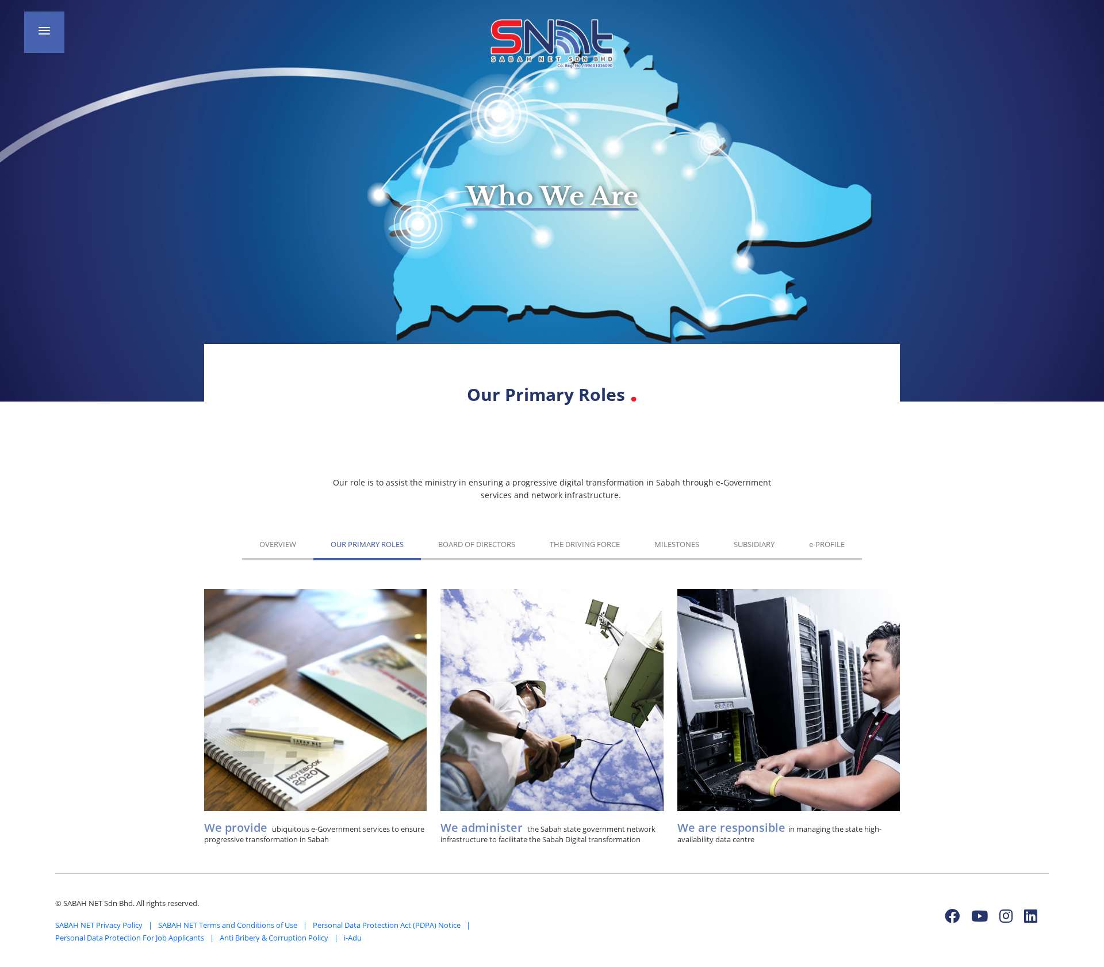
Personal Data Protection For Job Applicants (129, 937)
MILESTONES (676, 544)
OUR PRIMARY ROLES (367, 544)
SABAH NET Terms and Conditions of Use (227, 925)
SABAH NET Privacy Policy (99, 925)
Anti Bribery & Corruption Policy (274, 937)
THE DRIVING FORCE (585, 544)
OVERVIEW (277, 544)
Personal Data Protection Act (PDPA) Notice (387, 925)
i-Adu (353, 937)
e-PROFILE (827, 544)
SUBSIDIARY (754, 544)
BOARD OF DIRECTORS (476, 544)
